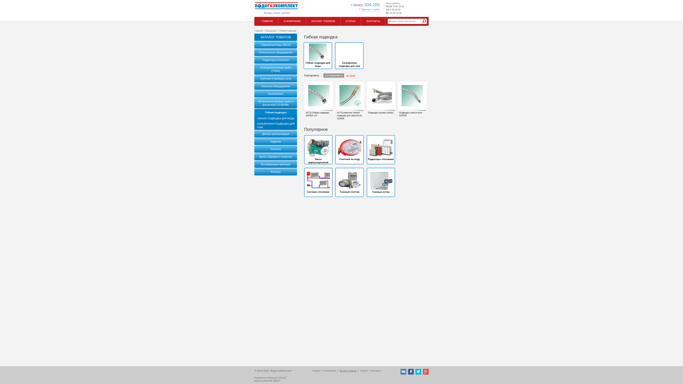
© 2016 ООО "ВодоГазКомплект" (273, 370)
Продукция (271, 31)
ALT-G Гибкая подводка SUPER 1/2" (317, 114)
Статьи (363, 371)
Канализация (275, 93)
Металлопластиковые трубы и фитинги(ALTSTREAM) (275, 103)
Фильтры (276, 171)
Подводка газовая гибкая (380, 112)
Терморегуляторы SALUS (276, 44)
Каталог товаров (348, 371)
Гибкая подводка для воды (276, 118)
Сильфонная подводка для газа (276, 125)
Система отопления (318, 192)
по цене (350, 75)
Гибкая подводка (276, 112)
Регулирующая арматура (275, 164)
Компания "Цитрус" (277, 378)
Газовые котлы (381, 192)
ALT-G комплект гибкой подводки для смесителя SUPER (349, 115)
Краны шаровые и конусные (275, 156)
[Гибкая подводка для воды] (317, 52)
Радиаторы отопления (276, 59)
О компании (330, 371)
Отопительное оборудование (276, 52)
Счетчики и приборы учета (275, 78)
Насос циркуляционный (318, 161)
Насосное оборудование (275, 86)
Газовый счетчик (349, 192)
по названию (332, 75)
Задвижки (275, 141)
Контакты (376, 371)
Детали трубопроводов (275, 133)
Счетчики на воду (349, 159)
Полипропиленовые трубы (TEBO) (275, 69)
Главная (258, 31)
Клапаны (276, 149)
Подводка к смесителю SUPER (410, 114)
